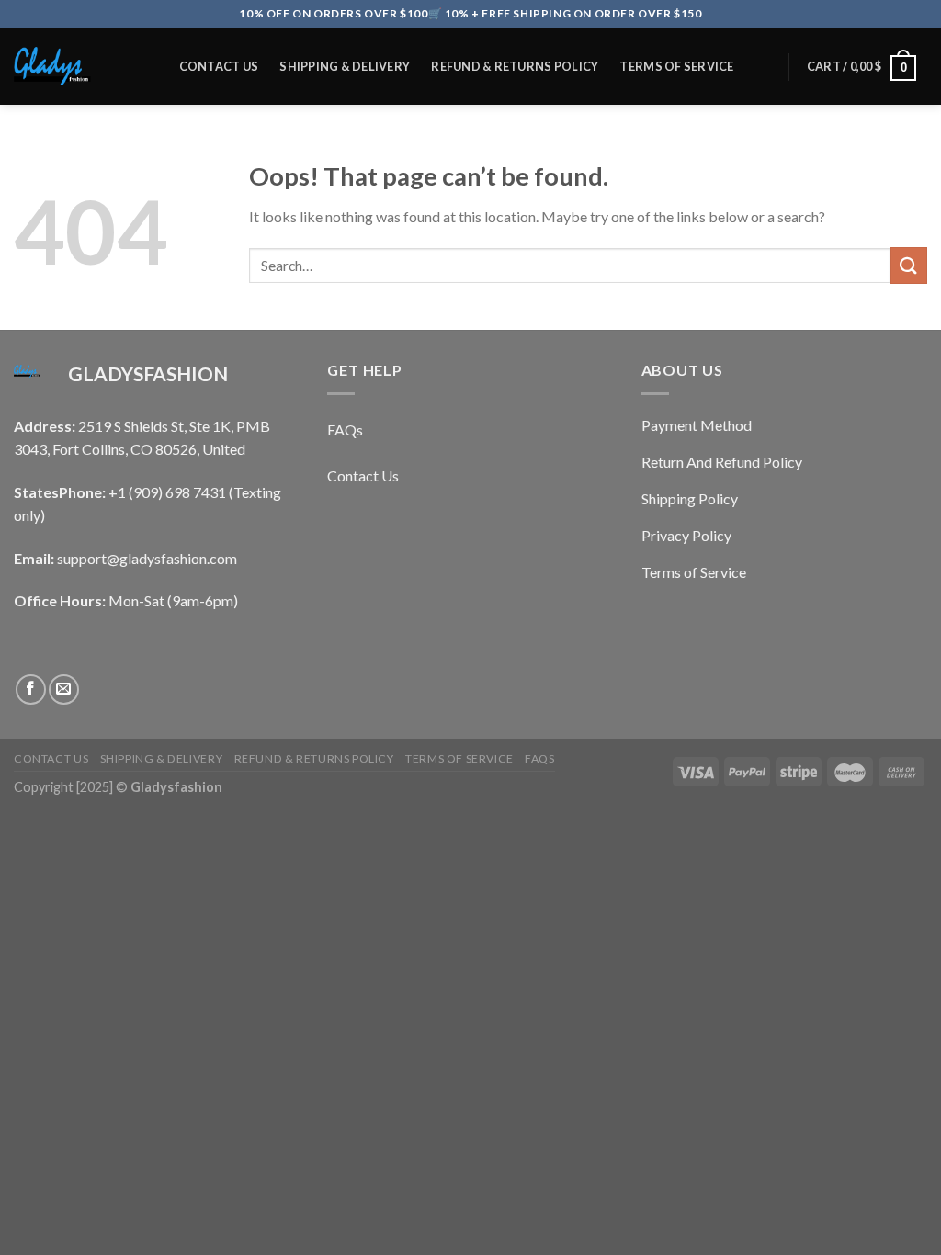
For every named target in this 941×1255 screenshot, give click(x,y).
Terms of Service (676, 66)
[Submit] (908, 265)
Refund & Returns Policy (514, 66)
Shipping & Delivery (344, 66)
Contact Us (219, 66)
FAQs (195, 160)
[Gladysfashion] (77, 66)
